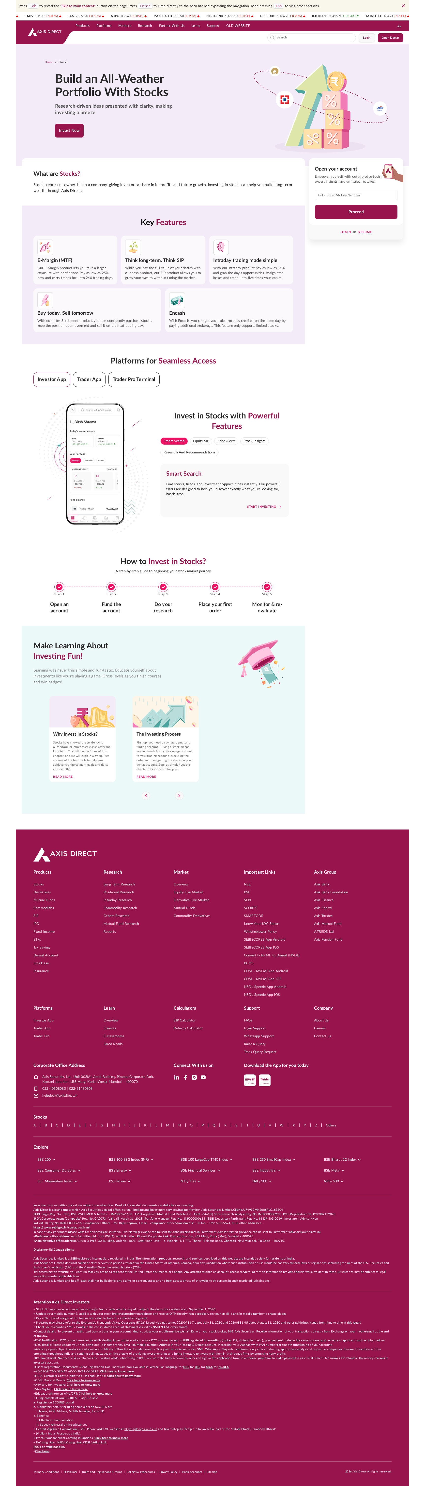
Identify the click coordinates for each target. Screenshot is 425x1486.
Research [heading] (113, 872)
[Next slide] (179, 796)
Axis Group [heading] (325, 872)
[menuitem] (82, 25)
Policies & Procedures (141, 1471)
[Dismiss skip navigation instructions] (403, 6)
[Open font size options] (399, 26)
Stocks (63, 62)
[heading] (118, 85)
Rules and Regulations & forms (102, 1471)
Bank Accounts (192, 1471)
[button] (51, 379)
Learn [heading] (109, 1008)
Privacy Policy (168, 1471)
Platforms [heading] (43, 1008)
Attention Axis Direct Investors (61, 1302)
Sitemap (212, 1471)
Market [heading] (181, 872)
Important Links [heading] (259, 872)
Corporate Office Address (59, 1065)
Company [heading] (323, 1008)
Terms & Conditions (46, 1471)
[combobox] (315, 37)
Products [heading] (42, 872)
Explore (40, 1147)
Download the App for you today (276, 1065)
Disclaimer (70, 1471)
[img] (177, 1077)
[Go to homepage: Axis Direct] (44, 32)
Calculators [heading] (185, 1008)
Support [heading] (252, 1008)
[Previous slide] (146, 796)
